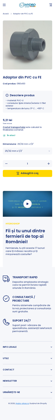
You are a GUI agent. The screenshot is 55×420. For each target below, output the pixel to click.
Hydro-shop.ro (22, 403)
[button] (50, 5)
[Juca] (27, 204)
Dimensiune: (18, 144)
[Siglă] (27, 5)
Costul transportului (14, 127)
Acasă (6, 14)
